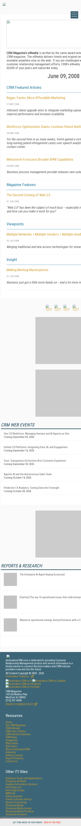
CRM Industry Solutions (18, 734)
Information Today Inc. (18, 676)
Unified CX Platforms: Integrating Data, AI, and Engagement (36, 447)
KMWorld (10, 793)
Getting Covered (14, 755)
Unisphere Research (16, 814)
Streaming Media (15, 805)
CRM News (11, 737)
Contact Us (12, 761)
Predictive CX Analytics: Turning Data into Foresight (31, 487)
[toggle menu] (74, 14)
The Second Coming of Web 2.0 (28, 195)
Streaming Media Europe (19, 808)
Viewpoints (12, 740)
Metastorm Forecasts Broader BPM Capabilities (40, 159)
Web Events (12, 743)
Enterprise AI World (16, 781)
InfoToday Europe (15, 790)
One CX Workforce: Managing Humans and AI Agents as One (36, 433)
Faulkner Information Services (21, 784)
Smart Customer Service (19, 799)
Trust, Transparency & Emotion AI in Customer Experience (35, 460)
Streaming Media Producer (20, 811)
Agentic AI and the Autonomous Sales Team (28, 474)
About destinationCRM (18, 749)
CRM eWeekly (13, 728)
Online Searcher (14, 796)
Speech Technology (16, 802)
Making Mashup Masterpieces (27, 270)
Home (9, 722)
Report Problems (15, 758)
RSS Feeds (11, 746)
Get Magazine (16, 725)
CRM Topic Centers (16, 731)
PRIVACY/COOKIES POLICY (19, 704)
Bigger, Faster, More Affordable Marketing (36, 98)
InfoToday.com (14, 787)
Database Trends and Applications (24, 778)
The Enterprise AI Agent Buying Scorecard (42, 574)
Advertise (11, 752)
